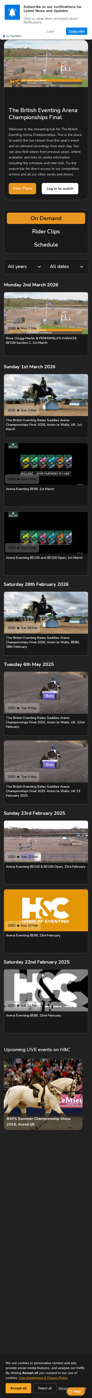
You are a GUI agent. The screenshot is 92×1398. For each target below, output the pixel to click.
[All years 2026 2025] (25, 266)
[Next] (80, 1094)
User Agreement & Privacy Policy (43, 1378)
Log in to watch (60, 188)
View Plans (22, 188)
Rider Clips (46, 231)
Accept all (18, 1388)
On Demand (46, 218)
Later (50, 31)
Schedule (46, 244)
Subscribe (76, 31)
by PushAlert (14, 36)
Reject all (45, 1388)
